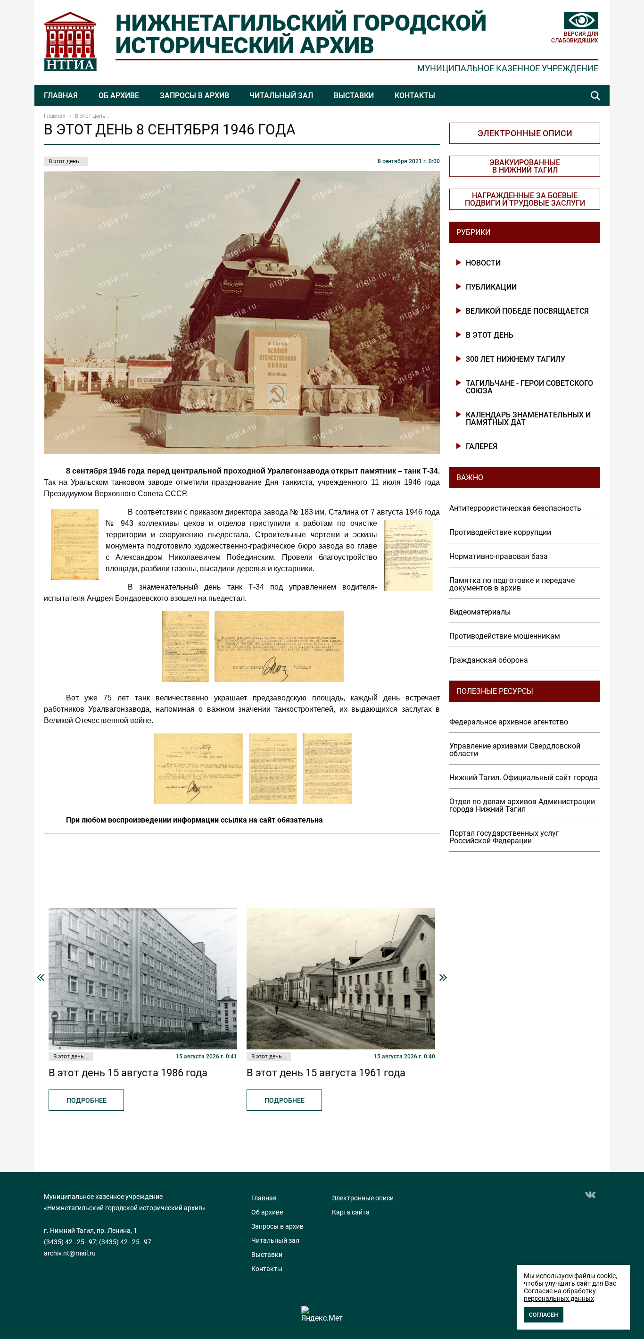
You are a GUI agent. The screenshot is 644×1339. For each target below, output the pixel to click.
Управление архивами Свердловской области (514, 749)
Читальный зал (281, 95)
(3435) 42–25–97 (70, 1242)
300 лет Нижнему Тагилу (515, 359)
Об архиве (119, 95)
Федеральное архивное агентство (508, 722)
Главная (61, 95)
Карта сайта (351, 1212)
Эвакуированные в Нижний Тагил (524, 166)
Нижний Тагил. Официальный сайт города (523, 778)
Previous (40, 977)
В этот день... (92, 116)
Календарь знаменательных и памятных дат (528, 418)
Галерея (481, 446)
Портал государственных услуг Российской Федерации (504, 837)
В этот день (489, 335)
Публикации (491, 287)
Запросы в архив (194, 95)
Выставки (354, 95)
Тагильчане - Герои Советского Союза (529, 387)
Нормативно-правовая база (498, 556)
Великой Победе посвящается (527, 311)
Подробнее (86, 1100)
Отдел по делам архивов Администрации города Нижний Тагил (522, 805)
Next (443, 977)
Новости (483, 263)
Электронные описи (525, 133)
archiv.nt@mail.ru (70, 1253)
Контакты (415, 95)
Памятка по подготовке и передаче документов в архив (512, 584)
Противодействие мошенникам (504, 636)
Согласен (543, 1315)
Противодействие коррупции (500, 532)
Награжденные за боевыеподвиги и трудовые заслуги (525, 199)
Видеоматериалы (480, 612)
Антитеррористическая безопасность (515, 508)
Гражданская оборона (488, 660)
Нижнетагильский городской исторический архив (301, 34)
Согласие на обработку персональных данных (560, 1294)
